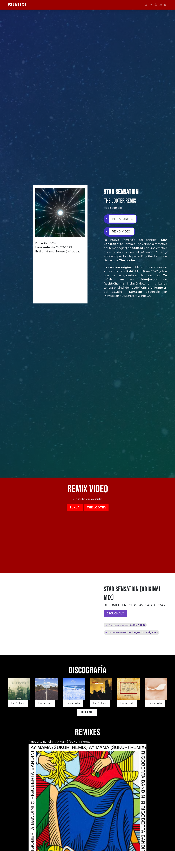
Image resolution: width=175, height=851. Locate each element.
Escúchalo (18, 703)
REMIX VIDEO (121, 231)
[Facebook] (151, 5)
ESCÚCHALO (115, 613)
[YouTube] (156, 5)
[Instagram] (146, 5)
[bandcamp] (165, 5)
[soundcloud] (161, 5)
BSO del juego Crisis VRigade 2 (133, 632)
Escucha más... (87, 712)
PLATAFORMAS (122, 219)
